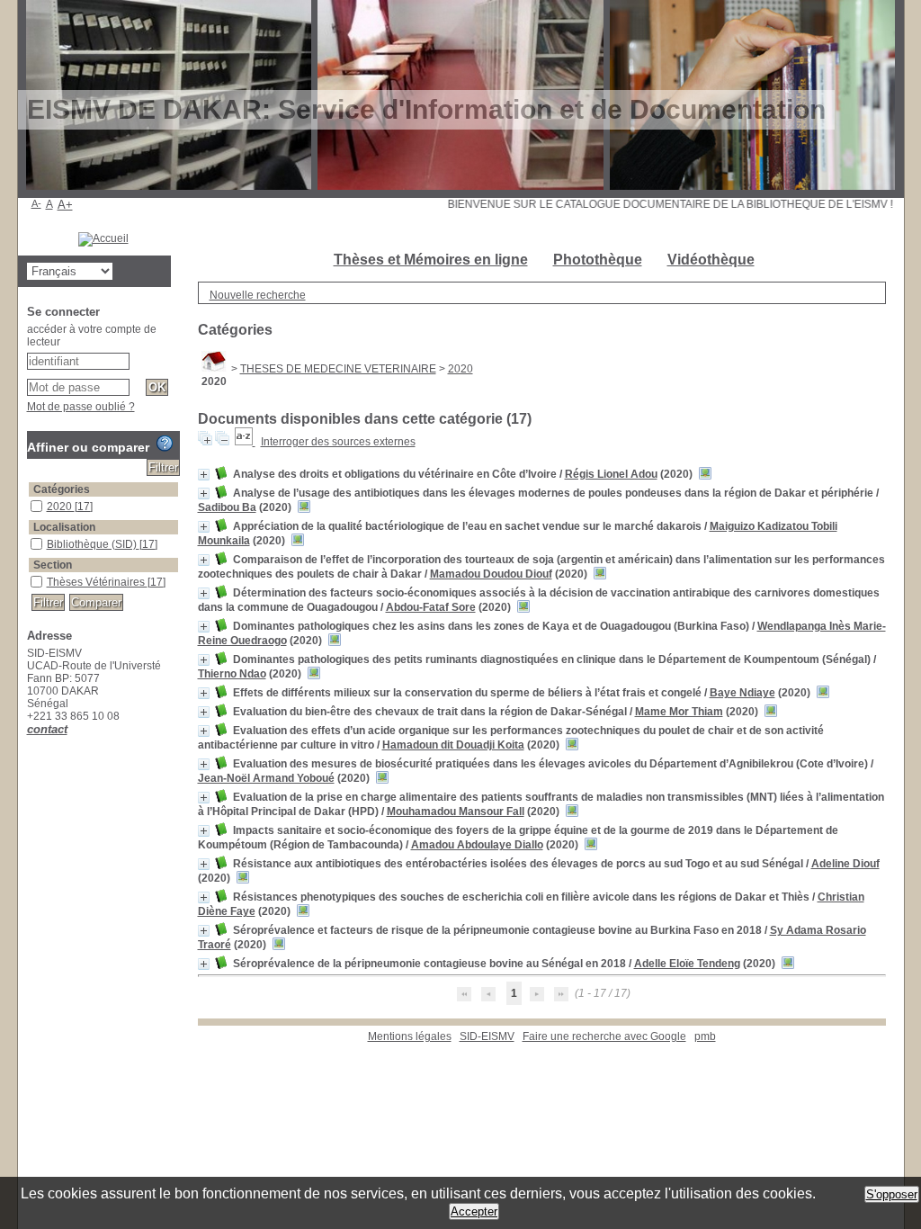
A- (36, 203)
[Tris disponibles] (245, 441)
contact (47, 729)
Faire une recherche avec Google (604, 1036)
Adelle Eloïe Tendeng (687, 963)
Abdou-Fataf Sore (431, 607)
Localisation (64, 527)
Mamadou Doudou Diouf (491, 574)
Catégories (61, 489)
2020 (460, 369)
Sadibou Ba (227, 507)
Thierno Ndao (232, 674)
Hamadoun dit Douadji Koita (453, 745)
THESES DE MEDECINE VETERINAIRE (338, 369)
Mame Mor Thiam (679, 711)
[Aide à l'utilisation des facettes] (164, 443)
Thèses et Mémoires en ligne (431, 259)
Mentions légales (410, 1036)
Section (52, 565)
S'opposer (891, 1194)
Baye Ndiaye (742, 692)
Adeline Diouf (845, 863)
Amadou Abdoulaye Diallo (477, 845)
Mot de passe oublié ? (81, 406)
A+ (65, 204)
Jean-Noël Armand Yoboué (266, 778)
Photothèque (597, 259)
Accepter (474, 1211)
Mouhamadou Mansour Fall (455, 811)
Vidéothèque (711, 259)
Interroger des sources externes (338, 441)
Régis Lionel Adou (611, 474)
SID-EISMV (487, 1036)
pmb (705, 1036)
